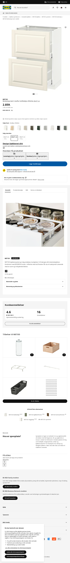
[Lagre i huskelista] (65, 27)
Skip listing (6, 459)
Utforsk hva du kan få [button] (29, 171)
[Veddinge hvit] (52, 128)
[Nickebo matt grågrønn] (66, 128)
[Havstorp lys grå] (46, 128)
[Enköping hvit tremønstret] (19, 128)
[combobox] (31, 7)
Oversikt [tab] (7, 190)
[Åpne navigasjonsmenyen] (65, 7)
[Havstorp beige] (26, 128)
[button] (14, 272)
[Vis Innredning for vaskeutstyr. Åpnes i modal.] (19, 388)
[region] (35, 57)
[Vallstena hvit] (6, 128)
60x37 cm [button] (37, 101)
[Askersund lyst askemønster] (12, 128)
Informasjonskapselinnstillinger (16, 556)
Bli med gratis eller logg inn (14, 171)
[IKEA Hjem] (7, 7)
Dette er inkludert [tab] (36, 190)
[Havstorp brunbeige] (32, 128)
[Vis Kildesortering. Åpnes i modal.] (19, 368)
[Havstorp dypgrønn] (39, 128)
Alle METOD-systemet (44, 419)
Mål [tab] (27, 190)
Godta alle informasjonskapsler (15, 552)
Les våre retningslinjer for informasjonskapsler (18, 548)
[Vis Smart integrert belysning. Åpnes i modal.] (51, 368)
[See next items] (4, 465)
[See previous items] (4, 462)
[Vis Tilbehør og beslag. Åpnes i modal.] (51, 388)
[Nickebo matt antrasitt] (59, 128)
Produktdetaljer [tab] (18, 190)
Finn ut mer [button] (41, 179)
